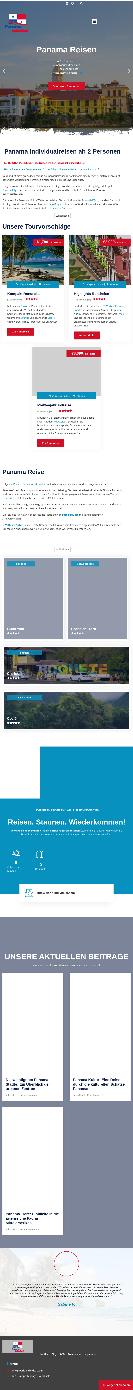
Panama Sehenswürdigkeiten (29, 484)
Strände (24, 317)
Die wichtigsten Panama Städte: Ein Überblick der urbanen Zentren (28, 1084)
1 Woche (26, 306)
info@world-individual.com (56, 893)
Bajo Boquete (56, 204)
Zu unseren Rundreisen (66, 86)
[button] (81, 3)
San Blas (67, 208)
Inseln (53, 208)
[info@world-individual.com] (29, 893)
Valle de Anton (14, 524)
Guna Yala (15, 629)
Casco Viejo (8, 498)
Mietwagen (60, 421)
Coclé (12, 718)
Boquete (24, 652)
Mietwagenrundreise (54, 405)
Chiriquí (13, 674)
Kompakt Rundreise (24, 294)
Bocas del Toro (90, 200)
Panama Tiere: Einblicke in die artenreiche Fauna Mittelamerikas (32, 1218)
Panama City (9, 190)
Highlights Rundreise (91, 294)
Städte (51, 317)
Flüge (80, 72)
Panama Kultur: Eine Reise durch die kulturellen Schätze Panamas (99, 1084)
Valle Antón (24, 697)
